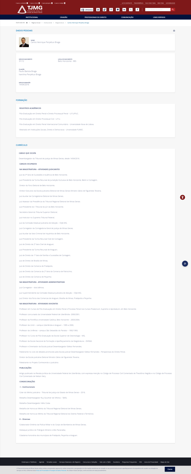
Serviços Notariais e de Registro (69, 462)
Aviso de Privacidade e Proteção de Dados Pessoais (51, 470)
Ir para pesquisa (47, 3)
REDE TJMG (161, 3)
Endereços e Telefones (29, 462)
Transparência (138, 3)
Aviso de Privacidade (151, 462)
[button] (185, 264)
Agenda (41, 462)
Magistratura (59, 23)
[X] (131, 9)
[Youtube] (98, 9)
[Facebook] (137, 9)
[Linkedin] (124, 9)
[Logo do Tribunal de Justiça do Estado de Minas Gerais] (30, 10)
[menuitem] (22, 3)
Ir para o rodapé (60, 3)
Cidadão (63, 17)
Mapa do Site (165, 462)
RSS (140, 462)
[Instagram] (111, 9)
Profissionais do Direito (95, 17)
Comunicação (127, 17)
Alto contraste (127, 3)
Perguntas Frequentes (129, 462)
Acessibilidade (170, 3)
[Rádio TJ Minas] (86, 9)
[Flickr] (117, 9)
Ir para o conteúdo (22, 3)
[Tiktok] (104, 9)
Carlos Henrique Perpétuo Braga (78, 23)
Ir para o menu (34, 3)
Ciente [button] (170, 469)
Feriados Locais (52, 462)
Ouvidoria (116, 462)
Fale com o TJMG (150, 3)
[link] (174, 30)
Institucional (32, 17)
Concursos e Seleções (90, 462)
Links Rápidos (159, 17)
